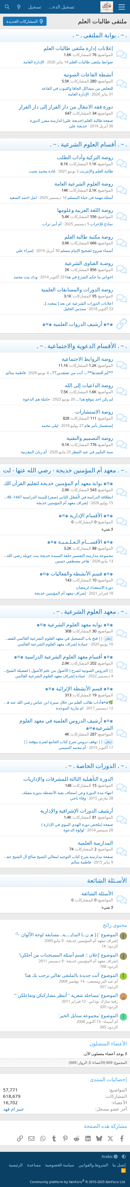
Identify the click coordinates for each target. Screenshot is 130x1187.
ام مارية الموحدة (69, 708)
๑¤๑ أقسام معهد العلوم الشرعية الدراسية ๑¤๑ (63, 656)
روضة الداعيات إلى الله (89, 385)
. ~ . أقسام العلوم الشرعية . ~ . (88, 144)
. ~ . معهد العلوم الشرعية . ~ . (90, 611)
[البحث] (7, 6)
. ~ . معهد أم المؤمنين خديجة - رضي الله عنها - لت (65, 470)
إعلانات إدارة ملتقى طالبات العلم (78, 48)
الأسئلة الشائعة (97, 893)
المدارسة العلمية (95, 842)
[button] (124, 1156)
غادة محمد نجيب (42, 171)
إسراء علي (25, 250)
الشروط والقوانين (93, 1165)
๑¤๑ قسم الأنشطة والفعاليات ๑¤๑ (76, 573)
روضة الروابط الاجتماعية (87, 358)
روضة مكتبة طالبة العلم (88, 236)
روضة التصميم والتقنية (90, 437)
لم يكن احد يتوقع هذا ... (94, 399)
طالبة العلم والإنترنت (96, 171)
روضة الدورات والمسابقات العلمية (77, 289)
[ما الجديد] (19, 6)
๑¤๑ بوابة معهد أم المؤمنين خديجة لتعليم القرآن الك (58, 483)
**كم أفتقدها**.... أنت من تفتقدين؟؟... (81, 372)
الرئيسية (16, 1165)
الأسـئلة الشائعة (107, 880)
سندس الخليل (74, 308)
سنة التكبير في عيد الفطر (92, 451)
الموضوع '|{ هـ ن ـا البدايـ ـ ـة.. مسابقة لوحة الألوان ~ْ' (66, 934)
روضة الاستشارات (94, 411)
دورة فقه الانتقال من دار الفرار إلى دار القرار (66, 106)
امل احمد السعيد (23, 197)
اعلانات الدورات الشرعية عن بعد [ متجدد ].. (78, 303)
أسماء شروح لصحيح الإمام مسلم (86, 250)
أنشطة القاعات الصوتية (88, 74)
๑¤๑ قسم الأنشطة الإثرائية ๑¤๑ (79, 688)
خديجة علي (78, 126)
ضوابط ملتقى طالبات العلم (91, 62)
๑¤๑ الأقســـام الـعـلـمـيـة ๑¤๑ (80, 541)
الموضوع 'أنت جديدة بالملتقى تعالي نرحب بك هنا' (71, 975)
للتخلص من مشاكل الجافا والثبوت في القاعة (77, 88)
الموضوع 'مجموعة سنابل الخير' (88, 1015)
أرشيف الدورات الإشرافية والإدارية (76, 810)
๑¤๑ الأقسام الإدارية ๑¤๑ (86, 515)
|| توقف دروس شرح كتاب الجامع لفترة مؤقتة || (68, 741)
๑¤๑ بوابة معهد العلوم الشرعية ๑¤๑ (75, 624)
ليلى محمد (49, 425)
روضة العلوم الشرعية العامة (83, 183)
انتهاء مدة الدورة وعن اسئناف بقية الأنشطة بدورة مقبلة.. (67, 792)
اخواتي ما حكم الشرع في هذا (89, 277)
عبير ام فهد (13, 1109)
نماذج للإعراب (101, 223)
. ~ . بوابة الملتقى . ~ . (100, 35)
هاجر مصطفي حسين (72, 561)
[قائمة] (122, 7)
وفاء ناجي (78, 798)
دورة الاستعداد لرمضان (94, 587)
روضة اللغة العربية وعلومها (85, 209)
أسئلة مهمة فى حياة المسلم (90, 197)
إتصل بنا (119, 1165)
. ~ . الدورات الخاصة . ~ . (96, 766)
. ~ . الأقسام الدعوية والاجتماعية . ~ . (82, 346)
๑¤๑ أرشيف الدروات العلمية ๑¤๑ (77, 323)
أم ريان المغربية (34, 451)
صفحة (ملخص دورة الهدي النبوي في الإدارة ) (77, 824)
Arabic (108, 1156)
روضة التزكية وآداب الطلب (85, 157)
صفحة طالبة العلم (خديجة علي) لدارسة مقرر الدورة (71, 120)
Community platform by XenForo (78, 1181)
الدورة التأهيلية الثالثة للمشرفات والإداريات (68, 778)
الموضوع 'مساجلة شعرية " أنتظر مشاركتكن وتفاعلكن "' (66, 995)
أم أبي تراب (52, 223)
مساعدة (34, 1165)
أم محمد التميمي (72, 747)
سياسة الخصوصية (59, 1165)
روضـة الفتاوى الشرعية (89, 263)
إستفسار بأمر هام (98, 425)
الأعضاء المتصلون (108, 1043)
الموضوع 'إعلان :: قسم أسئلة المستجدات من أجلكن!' (68, 955)
